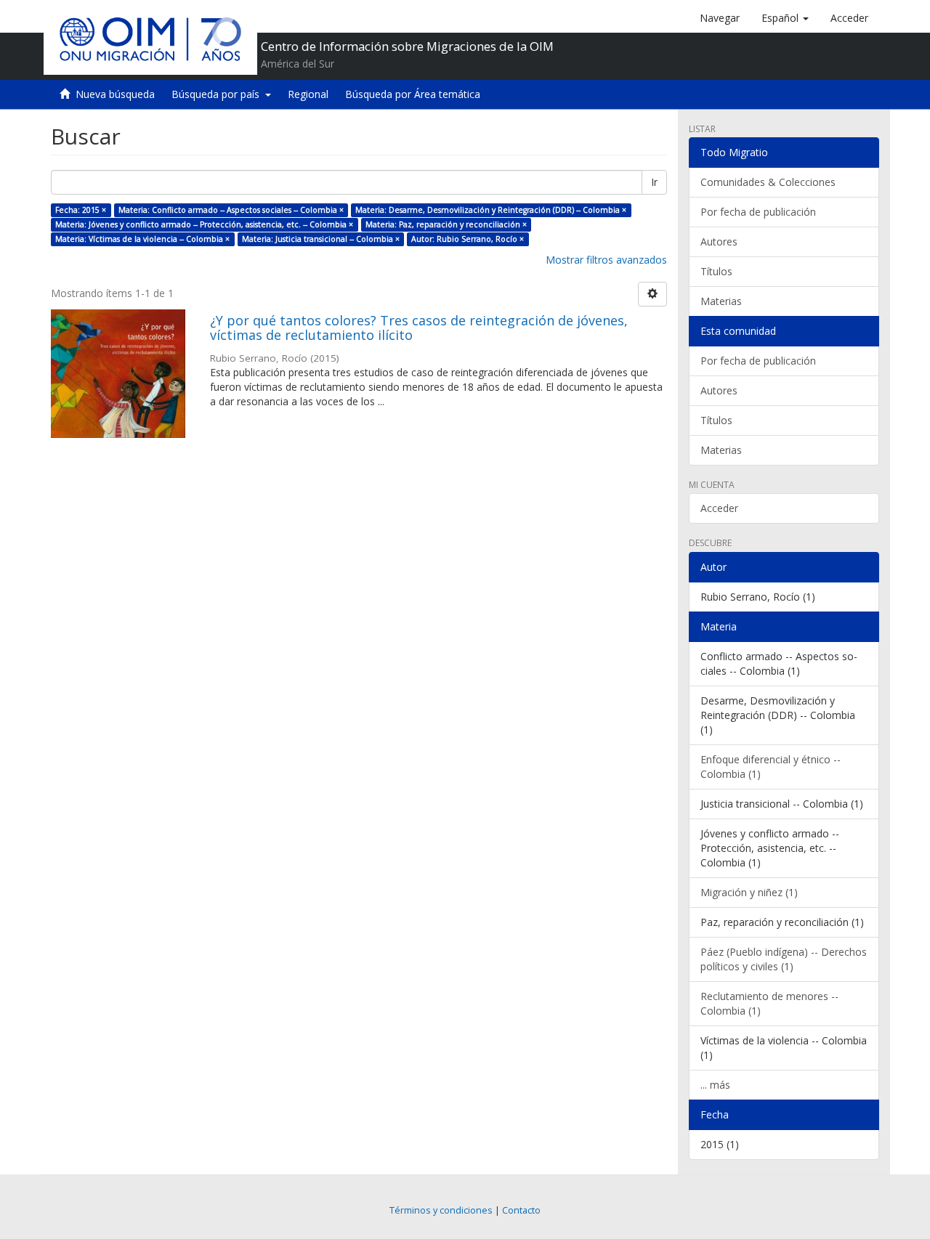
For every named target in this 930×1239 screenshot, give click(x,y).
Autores (718, 241)
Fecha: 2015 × (80, 210)
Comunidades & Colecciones (768, 182)
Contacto (521, 1210)
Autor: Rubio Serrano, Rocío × (467, 239)
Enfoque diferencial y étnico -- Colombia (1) (770, 766)
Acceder (719, 508)
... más (715, 1085)
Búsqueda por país (218, 94)
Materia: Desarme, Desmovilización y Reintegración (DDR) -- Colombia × (490, 210)
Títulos (716, 271)
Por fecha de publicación (758, 212)
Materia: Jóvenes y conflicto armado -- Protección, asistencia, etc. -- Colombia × (204, 224)
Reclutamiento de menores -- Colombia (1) (769, 1003)
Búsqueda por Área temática (412, 94)
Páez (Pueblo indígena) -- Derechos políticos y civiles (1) (783, 959)
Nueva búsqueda (115, 94)
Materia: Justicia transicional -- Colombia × (321, 239)
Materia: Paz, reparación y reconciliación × (446, 224)
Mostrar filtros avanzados (606, 260)
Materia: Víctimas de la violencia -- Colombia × (142, 239)
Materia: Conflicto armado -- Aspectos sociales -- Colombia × (231, 210)
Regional (308, 94)
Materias (721, 301)
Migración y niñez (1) (749, 892)
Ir (654, 182)
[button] (785, 18)
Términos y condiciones (441, 1210)
